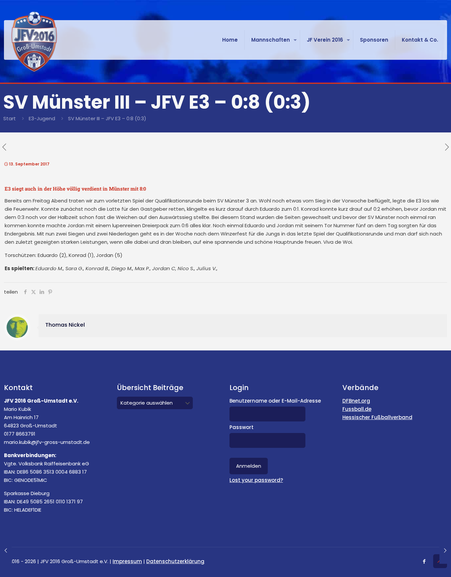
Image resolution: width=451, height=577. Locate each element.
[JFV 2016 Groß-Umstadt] (34, 41)
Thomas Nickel (65, 325)
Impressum (127, 561)
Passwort (241, 427)
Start (9, 118)
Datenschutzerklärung (175, 561)
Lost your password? (256, 480)
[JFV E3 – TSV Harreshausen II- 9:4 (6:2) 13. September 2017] (6, 550)
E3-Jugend (42, 118)
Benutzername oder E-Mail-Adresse (275, 400)
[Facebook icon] (424, 561)
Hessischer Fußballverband (377, 417)
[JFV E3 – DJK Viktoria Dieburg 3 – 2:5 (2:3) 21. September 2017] (445, 550)
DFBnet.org (356, 400)
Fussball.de (356, 409)
